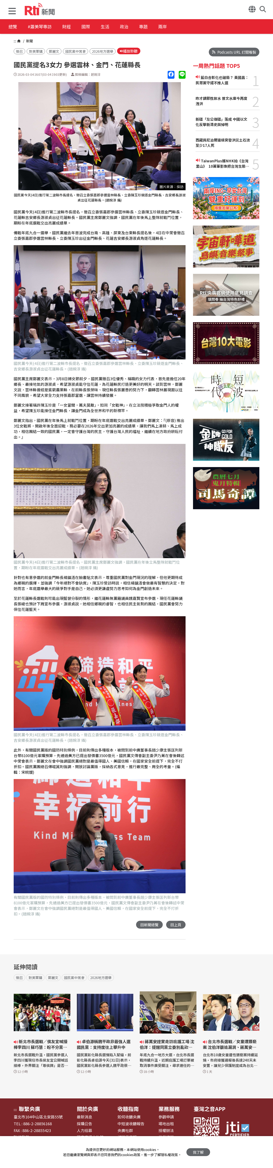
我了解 (198, 1152)
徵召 (19, 51)
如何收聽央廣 (129, 1117)
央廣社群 (125, 1130)
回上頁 (175, 924)
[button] (12, 11)
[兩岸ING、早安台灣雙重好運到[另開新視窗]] (226, 201)
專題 (143, 26)
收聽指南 (128, 1108)
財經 (66, 26)
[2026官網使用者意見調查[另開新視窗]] (226, 298)
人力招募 (84, 1130)
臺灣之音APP (209, 1108)
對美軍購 (36, 51)
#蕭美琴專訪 (40, 26)
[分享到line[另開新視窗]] (182, 75)
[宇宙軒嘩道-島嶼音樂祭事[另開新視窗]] (226, 250)
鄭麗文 (54, 51)
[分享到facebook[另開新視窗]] (171, 75)
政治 (124, 26)
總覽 (13, 26)
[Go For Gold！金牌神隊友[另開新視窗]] (226, 443)
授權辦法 (166, 1130)
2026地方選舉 (102, 51)
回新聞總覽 (149, 924)
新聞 (29, 40)
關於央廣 (87, 1108)
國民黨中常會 (75, 51)
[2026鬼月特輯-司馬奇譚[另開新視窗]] (226, 491)
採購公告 (84, 1123)
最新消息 (84, 1117)
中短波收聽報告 (131, 1123)
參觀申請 (166, 1117)
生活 (105, 26)
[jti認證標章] (239, 1130)
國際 (85, 26)
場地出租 (166, 1123)
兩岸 (162, 26)
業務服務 (169, 1108)
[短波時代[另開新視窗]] (226, 394)
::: (15, 40)
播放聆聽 (130, 51)
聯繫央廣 (29, 1108)
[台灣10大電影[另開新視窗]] (226, 346)
